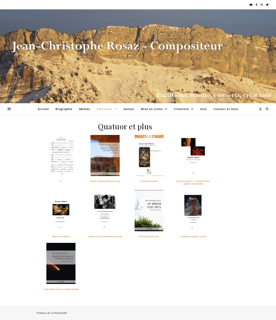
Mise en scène (152, 109)
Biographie (64, 109)
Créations (181, 109)
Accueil (43, 109)
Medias (84, 109)
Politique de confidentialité (52, 313)
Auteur (129, 109)
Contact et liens (225, 109)
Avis (203, 109)
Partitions (104, 109)
